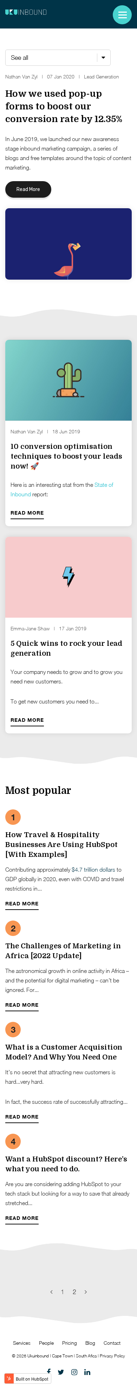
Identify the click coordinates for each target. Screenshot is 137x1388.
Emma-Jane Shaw (30, 628)
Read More (28, 189)
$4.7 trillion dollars (93, 869)
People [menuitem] (46, 1343)
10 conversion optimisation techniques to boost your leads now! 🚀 (66, 456)
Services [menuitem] (22, 1343)
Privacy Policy (112, 1355)
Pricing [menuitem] (69, 1343)
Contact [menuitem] (112, 1343)
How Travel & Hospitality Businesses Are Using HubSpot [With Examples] (61, 845)
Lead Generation (101, 76)
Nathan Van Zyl (21, 76)
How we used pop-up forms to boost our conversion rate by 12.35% (63, 106)
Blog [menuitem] (90, 1343)
